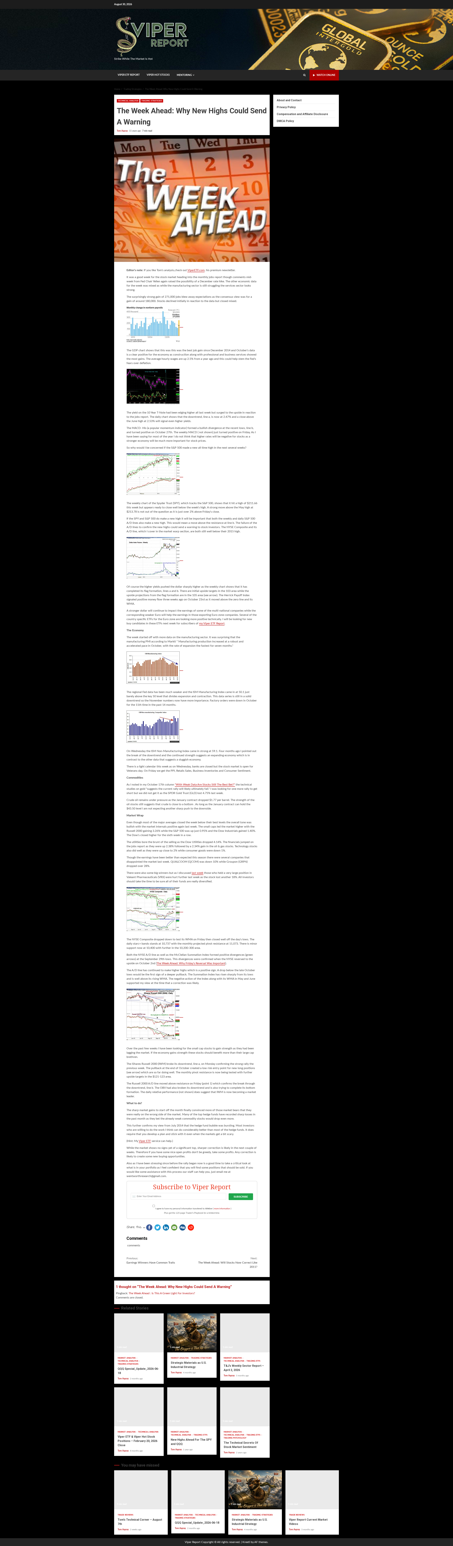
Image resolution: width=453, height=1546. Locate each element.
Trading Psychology (235, 1438)
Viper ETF (145, 1141)
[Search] (304, 75)
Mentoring (184, 75)
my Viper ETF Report (212, 623)
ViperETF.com (196, 270)
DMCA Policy (285, 121)
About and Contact (289, 100)
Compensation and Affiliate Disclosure (302, 114)
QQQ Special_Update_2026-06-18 (139, 1332)
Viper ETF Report (129, 75)
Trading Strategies (151, 101)
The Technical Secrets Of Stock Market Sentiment (245, 1406)
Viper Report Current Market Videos (312, 1489)
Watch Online (326, 75)
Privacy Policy (286, 107)
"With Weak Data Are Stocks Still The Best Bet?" (205, 784)
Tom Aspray (122, 131)
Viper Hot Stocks (158, 75)
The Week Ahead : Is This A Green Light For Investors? (162, 1293)
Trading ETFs (253, 1361)
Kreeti (246, 1542)
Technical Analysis (128, 101)
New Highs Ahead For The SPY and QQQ (192, 1406)
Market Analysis (127, 1358)
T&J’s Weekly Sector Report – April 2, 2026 (245, 1332)
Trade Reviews (125, 1515)
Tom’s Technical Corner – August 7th (141, 1489)
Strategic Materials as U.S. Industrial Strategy (192, 1332)
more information (222, 1209)
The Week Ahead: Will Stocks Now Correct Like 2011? (227, 1262)
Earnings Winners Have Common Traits (151, 1260)
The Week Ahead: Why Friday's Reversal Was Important (191, 963)
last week (197, 872)
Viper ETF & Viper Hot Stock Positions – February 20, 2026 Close (139, 1406)
